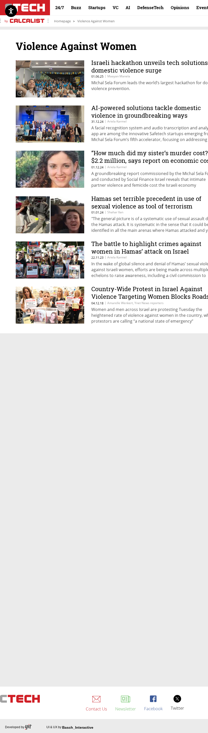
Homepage (62, 21)
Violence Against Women (96, 21)
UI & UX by (69, 727)
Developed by (14, 727)
